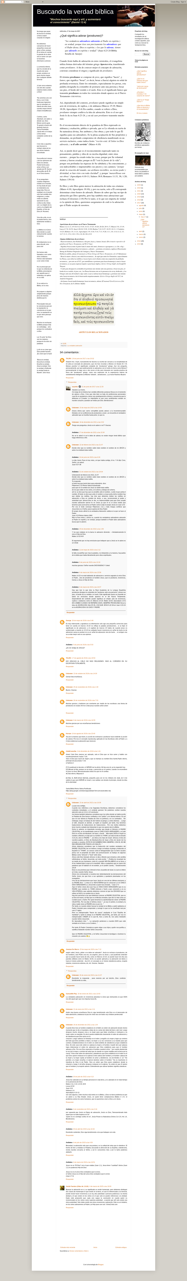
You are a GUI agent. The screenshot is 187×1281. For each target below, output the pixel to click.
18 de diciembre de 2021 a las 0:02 (92, 422)
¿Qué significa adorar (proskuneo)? (144, 223)
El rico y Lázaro (142, 113)
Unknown (75, 408)
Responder (70, 378)
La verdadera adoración (74, 345)
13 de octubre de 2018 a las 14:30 (85, 673)
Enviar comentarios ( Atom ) (79, 1251)
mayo (141, 214)
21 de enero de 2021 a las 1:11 (84, 1009)
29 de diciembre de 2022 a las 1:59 (91, 529)
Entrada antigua (121, 1247)
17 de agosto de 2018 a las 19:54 (83, 658)
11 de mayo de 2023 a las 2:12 (89, 550)
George (68, 620)
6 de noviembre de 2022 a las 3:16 (85, 1109)
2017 (139, 203)
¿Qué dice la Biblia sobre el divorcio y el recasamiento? (143, 107)
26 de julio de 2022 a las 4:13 (83, 1077)
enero (141, 237)
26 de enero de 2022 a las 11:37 (91, 975)
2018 (139, 200)
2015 (139, 244)
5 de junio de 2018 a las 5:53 (83, 645)
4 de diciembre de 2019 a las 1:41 (89, 751)
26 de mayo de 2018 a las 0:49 (82, 620)
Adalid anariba (71, 751)
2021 (139, 191)
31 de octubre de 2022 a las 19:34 (91, 472)
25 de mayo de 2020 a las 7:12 (90, 949)
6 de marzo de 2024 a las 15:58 (90, 572)
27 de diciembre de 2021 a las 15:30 (92, 432)
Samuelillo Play (71, 994)
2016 (139, 241)
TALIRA (68, 358)
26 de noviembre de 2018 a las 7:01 (85, 700)
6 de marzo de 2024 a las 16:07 (90, 587)
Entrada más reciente (67, 1247)
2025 (139, 185)
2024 (139, 188)
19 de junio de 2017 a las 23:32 (83, 358)
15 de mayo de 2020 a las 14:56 (91, 408)
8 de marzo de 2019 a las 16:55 (84, 720)
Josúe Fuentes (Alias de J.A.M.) (77, 1186)
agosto (141, 205)
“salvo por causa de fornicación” (142, 87)
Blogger (100, 1264)
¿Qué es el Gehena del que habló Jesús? (142, 80)
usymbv (75, 387)
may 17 (143, 217)
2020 (139, 194)
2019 (139, 197)
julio (140, 208)
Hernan (68, 733)
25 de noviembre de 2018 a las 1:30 (85, 687)
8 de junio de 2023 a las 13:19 (89, 562)
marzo (141, 234)
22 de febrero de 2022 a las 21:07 (91, 445)
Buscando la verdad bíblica (75, 11)
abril (140, 231)
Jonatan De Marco (72, 949)
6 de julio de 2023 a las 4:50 (83, 1142)
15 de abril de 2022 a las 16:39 (90, 803)
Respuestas (72, 382)
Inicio (95, 1247)
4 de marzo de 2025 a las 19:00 (100, 1186)
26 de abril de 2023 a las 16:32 (84, 1129)
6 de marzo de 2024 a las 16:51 (84, 1162)
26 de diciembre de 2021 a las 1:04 (85, 1025)
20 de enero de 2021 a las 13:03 (89, 994)
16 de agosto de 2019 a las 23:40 (83, 733)
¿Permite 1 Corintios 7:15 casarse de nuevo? (143, 94)
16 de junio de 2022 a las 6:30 (89, 457)
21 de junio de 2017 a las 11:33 (92, 387)
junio (141, 211)
